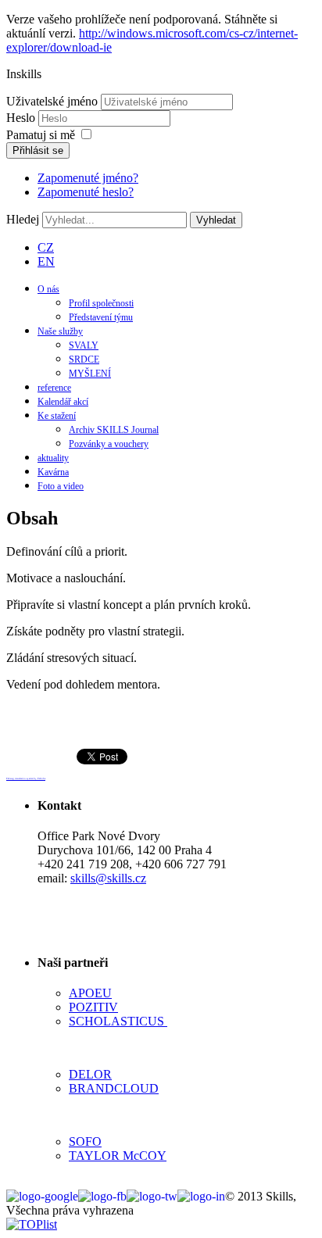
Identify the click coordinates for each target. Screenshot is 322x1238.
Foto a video (61, 486)
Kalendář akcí (63, 401)
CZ (46, 247)
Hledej (22, 219)
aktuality (53, 458)
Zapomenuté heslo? (86, 192)
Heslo (22, 117)
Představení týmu (101, 317)
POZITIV (93, 1007)
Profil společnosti (101, 303)
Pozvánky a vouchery (108, 443)
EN (46, 261)
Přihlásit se (38, 150)
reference (54, 387)
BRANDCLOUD (114, 1088)
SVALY (83, 345)
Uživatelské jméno (52, 101)
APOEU (90, 993)
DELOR (90, 1074)
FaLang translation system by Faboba (25, 778)
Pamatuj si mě (40, 134)
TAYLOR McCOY (117, 1155)
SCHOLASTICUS (118, 1021)
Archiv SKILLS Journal (114, 429)
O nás (48, 289)
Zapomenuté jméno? (88, 177)
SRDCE (84, 359)
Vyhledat (216, 220)
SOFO (85, 1141)
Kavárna (53, 472)
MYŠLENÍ (90, 373)
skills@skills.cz (108, 878)
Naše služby (60, 331)
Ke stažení (57, 415)
